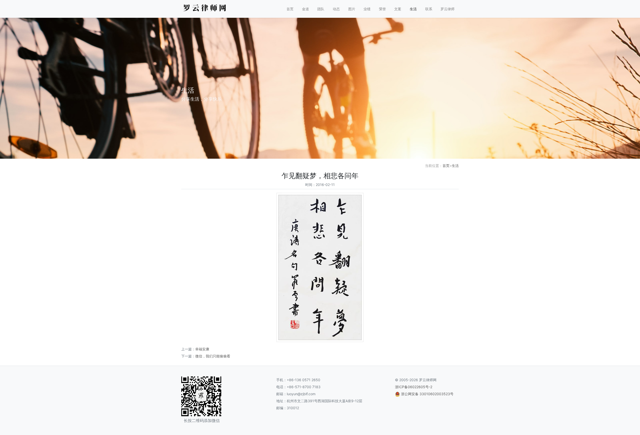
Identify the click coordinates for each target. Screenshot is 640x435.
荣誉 (382, 9)
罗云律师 (447, 9)
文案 (397, 9)
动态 (336, 9)
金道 (305, 9)
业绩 (367, 9)
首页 (290, 9)
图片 (351, 9)
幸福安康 (202, 349)
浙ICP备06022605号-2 (413, 387)
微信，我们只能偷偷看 (212, 356)
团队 (320, 9)
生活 (413, 9)
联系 (428, 9)
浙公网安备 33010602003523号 (427, 394)
